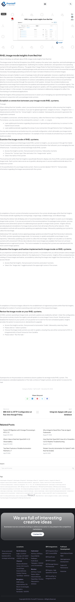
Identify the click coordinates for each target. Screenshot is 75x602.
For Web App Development (41, 484)
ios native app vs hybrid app (48, 488)
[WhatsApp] (27, 398)
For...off (32, 484)
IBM (19, 486)
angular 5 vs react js (44, 480)
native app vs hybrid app (6, 491)
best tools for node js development (53, 482)
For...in (27, 484)
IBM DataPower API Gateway (46, 486)
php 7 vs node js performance (7, 495)
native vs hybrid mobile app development (55, 491)
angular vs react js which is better (8, 482)
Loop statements (65, 488)
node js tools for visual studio (7, 493)
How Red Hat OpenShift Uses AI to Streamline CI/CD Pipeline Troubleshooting (58, 440)
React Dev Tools (40, 495)
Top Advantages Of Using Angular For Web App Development (15, 497)
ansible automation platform (25, 482)
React (31, 495)
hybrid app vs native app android (57, 484)
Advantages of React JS (32, 480)
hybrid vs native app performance (8, 486)
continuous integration (19, 484)
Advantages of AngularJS (19, 480)
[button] (45, 4)
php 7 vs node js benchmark (60, 493)
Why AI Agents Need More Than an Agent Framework (57, 431)
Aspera (42, 482)
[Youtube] (3, 565)
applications (36, 482)
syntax (60, 495)
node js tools (70, 491)
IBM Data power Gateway (59, 486)
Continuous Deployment (6, 484)
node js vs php (37, 493)
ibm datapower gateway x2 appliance (30, 488)
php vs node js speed (21, 495)
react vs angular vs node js (51, 495)
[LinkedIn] (32, 398)
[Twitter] (6, 562)
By (37, 389)
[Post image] (0, 430)
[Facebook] (47, 398)
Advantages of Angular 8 (6, 480)
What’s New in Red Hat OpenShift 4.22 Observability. (16, 440)
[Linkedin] (10, 562)
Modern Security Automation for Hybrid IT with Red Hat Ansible (58, 449)
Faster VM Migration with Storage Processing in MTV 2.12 (19, 431)
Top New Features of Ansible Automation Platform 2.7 (17, 449)
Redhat (3, 14)
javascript (58, 488)
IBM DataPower (34, 486)
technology (65, 495)
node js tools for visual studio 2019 (24, 493)
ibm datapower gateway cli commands (10, 488)
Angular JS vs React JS (55, 480)
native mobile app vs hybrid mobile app (23, 491)
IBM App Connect (25, 486)
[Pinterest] (37, 398)
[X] (42, 398)
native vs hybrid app (39, 491)
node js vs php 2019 (47, 493)
